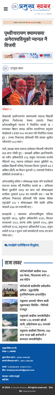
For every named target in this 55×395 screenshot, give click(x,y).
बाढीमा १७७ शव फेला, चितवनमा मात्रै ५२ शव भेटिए (35, 275)
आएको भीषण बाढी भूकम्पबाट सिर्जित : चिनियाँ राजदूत (34, 305)
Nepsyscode (29, 391)
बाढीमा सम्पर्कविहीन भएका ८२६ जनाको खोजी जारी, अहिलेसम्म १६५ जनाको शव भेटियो (35, 322)
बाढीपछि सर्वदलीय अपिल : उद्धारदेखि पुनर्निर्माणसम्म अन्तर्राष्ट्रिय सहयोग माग (35, 292)
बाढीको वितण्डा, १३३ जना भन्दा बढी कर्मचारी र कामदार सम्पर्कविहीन (35, 335)
